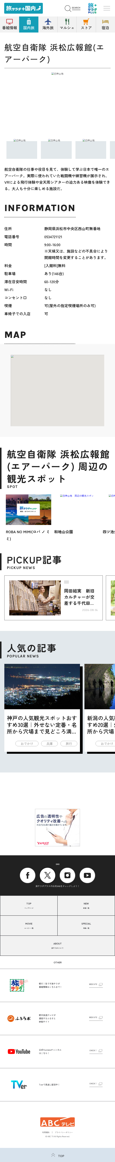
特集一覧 (86, 925)
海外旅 (48, 27)
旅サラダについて (57, 945)
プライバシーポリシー (64, 1132)
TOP (61, 1156)
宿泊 (105, 27)
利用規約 (45, 1132)
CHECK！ (93, 1050)
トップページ (28, 905)
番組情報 (9, 27)
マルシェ (67, 27)
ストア (86, 27)
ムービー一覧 (28, 925)
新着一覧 (86, 905)
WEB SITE (93, 984)
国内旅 (28, 27)
